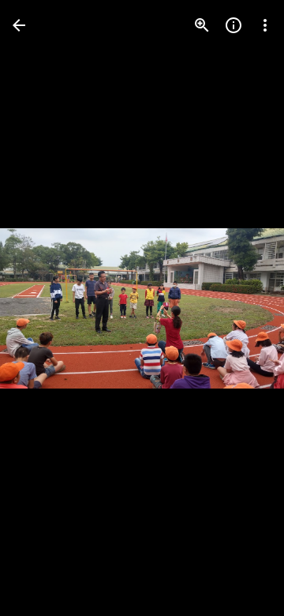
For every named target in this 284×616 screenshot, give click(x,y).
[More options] (265, 25)
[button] (44, 308)
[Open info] (233, 25)
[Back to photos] (19, 25)
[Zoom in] (202, 25)
